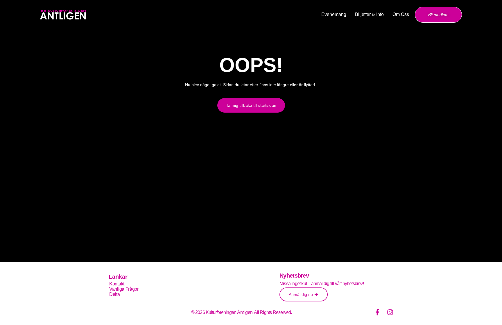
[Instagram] (390, 312)
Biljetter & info (369, 14)
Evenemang (333, 14)
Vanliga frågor (124, 289)
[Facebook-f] (377, 312)
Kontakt (116, 283)
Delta (114, 294)
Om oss (400, 14)
